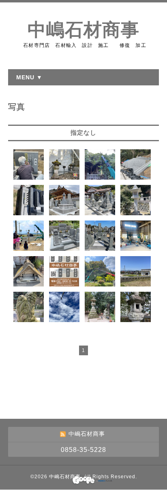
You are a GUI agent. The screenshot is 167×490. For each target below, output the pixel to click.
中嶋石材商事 (83, 30)
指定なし (83, 132)
